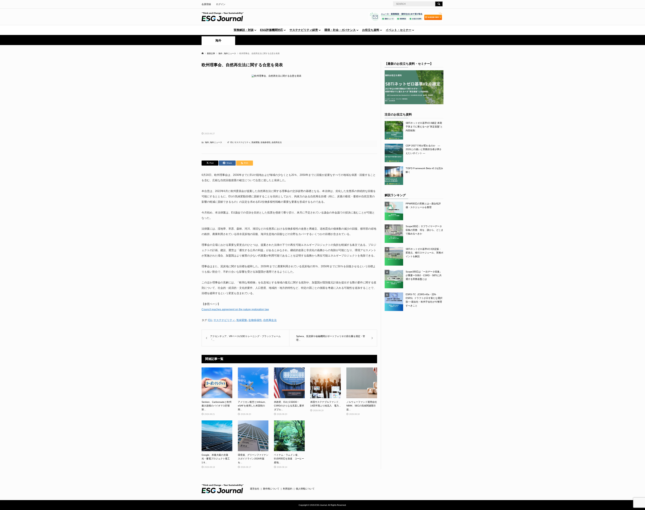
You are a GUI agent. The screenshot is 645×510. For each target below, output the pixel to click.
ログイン (220, 4)
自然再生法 (277, 142)
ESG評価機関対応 (271, 30)
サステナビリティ (242, 142)
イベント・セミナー (398, 30)
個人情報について (305, 488)
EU (231, 142)
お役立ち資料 (370, 30)
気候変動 (255, 142)
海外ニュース (216, 142)
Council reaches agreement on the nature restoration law (235, 309)
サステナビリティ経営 (303, 30)
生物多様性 (266, 142)
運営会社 (254, 488)
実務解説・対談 (244, 30)
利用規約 (287, 488)
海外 (218, 40)
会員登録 (206, 4)
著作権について (271, 488)
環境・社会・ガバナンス (340, 30)
